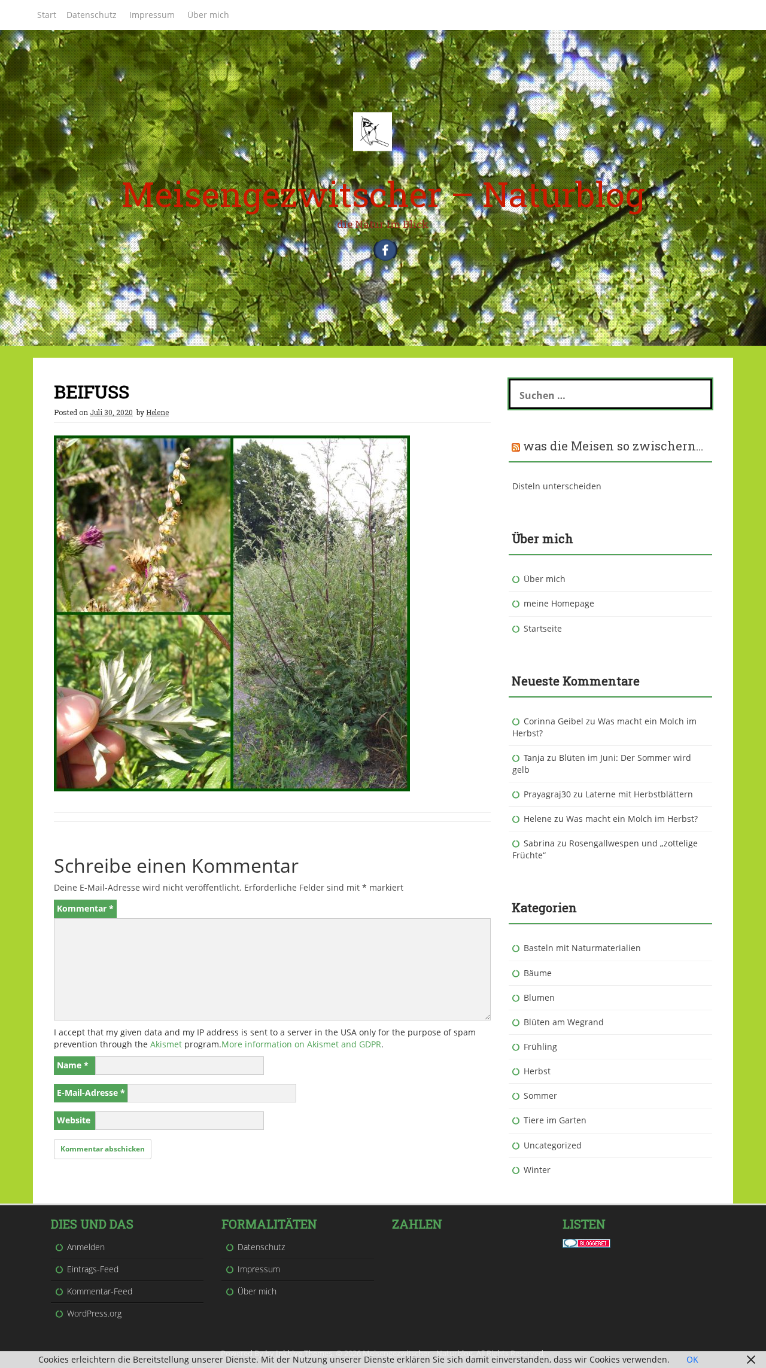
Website (73, 1120)
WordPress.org (94, 1313)
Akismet (166, 1044)
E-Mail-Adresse (91, 1092)
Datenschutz (91, 14)
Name (73, 1065)
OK (692, 1359)
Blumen (539, 997)
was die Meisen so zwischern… (613, 445)
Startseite (543, 628)
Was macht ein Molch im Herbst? (632, 818)
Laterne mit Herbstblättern (639, 794)
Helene (157, 412)
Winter (537, 1169)
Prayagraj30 (547, 794)
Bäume (538, 973)
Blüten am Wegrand (564, 1022)
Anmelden (86, 1247)
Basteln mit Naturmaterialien (582, 947)
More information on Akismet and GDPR (301, 1044)
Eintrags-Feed (92, 1269)
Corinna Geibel (553, 721)
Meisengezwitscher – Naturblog (383, 193)
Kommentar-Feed (99, 1291)
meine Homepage (559, 603)
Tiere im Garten (555, 1120)
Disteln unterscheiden (556, 486)
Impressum (152, 14)
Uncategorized (553, 1145)
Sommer (540, 1095)
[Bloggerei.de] (586, 1242)
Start (46, 14)
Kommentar (85, 908)
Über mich (208, 14)
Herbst (537, 1071)
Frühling (540, 1046)
